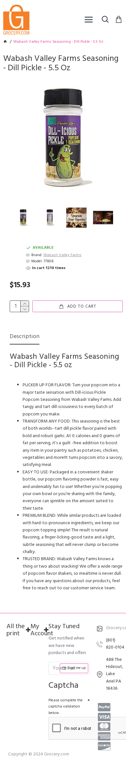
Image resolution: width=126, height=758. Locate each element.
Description (24, 337)
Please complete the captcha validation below (65, 706)
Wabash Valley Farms (62, 255)
